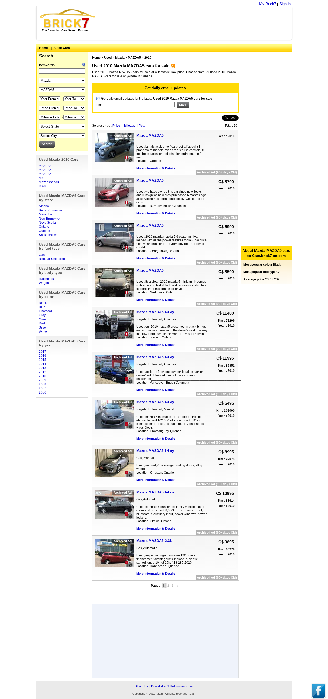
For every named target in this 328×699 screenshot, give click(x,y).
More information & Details (155, 168)
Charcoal (45, 311)
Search (46, 56)
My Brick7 (267, 4)
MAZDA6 (45, 174)
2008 (42, 384)
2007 (42, 388)
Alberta (44, 206)
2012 (42, 372)
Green (43, 319)
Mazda (120, 57)
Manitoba (45, 214)
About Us (141, 686)
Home (43, 48)
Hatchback (46, 279)
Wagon (44, 283)
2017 (42, 351)
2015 (42, 360)
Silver (43, 327)
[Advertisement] (196, 23)
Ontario (44, 226)
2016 (42, 355)
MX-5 (42, 178)
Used (108, 57)
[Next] (178, 585)
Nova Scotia (47, 222)
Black (43, 303)
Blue (42, 307)
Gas (42, 255)
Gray (42, 315)
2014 (42, 364)
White (43, 331)
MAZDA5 (45, 170)
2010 (42, 376)
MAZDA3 (45, 166)
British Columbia (50, 210)
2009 (42, 380)
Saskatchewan (49, 235)
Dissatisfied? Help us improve (172, 686)
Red (42, 323)
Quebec (44, 231)
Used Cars (62, 48)
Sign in (285, 4)
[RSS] (172, 67)
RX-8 (42, 186)
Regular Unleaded (52, 259)
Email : (101, 105)
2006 (42, 392)
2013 (42, 368)
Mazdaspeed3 (49, 182)
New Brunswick (49, 218)
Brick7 (67, 19)
